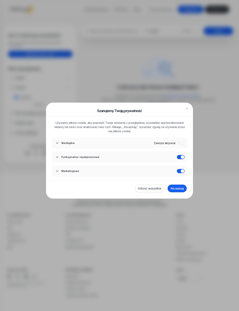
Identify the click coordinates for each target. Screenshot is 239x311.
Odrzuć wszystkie (149, 188)
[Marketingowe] (181, 171)
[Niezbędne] (181, 143)
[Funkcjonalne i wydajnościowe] (181, 157)
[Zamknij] (187, 108)
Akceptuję (177, 188)
